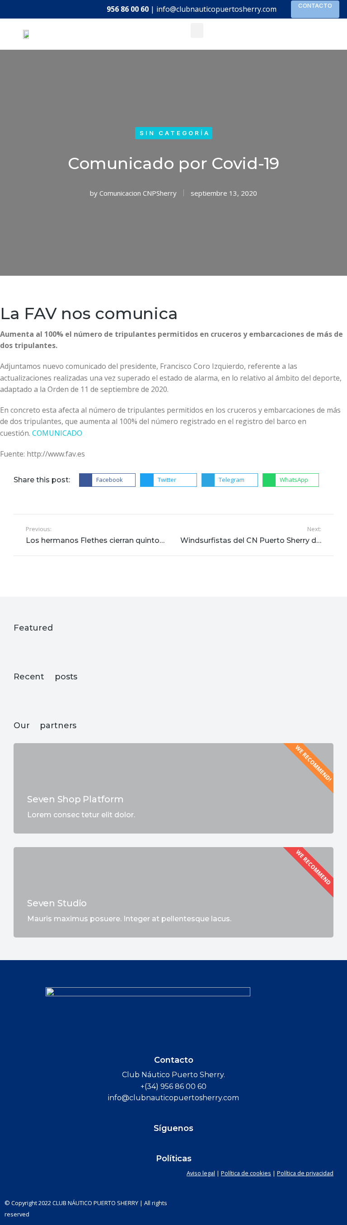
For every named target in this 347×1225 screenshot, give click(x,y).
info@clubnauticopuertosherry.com (216, 9)
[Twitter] (173, 1144)
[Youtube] (190, 1144)
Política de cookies (246, 1173)
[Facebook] (139, 1144)
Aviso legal (201, 1173)
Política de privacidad (305, 1173)
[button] (197, 30)
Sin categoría (175, 133)
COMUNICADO (57, 433)
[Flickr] (156, 1144)
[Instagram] (208, 1144)
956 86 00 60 (128, 9)
